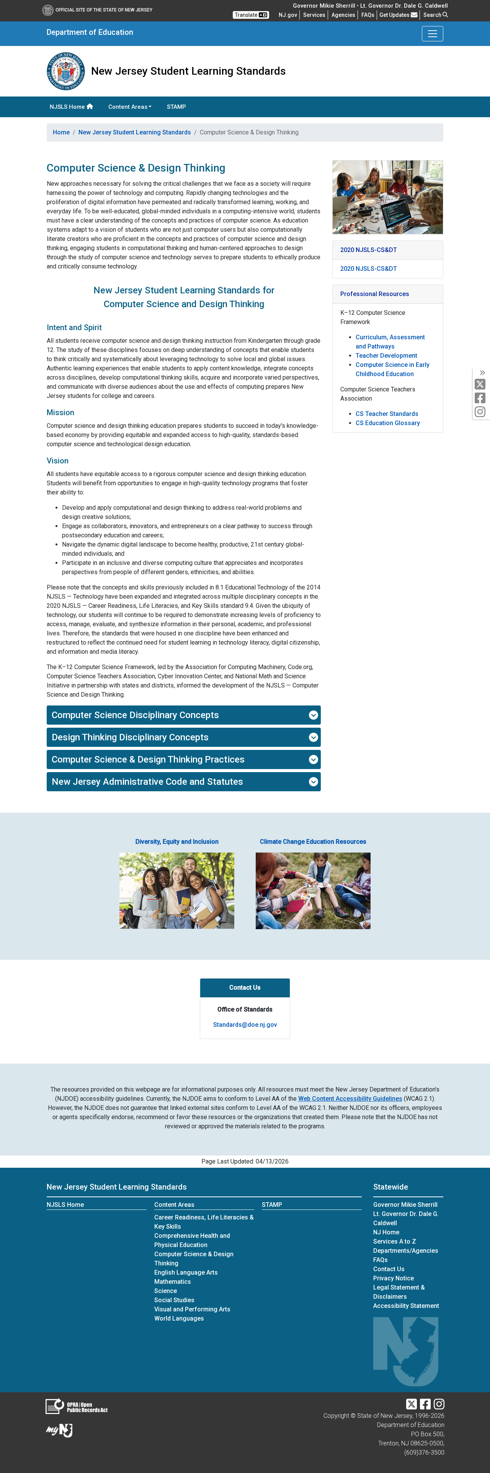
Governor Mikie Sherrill (405, 1204)
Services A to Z (394, 1241)
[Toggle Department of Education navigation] (432, 33)
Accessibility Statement (406, 1305)
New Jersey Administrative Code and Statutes (147, 781)
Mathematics (172, 1281)
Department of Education (90, 32)
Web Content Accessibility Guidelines (350, 1098)
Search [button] (433, 15)
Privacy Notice (393, 1278)
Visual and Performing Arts (192, 1309)
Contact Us (389, 1269)
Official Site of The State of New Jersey (104, 10)
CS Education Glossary (388, 423)
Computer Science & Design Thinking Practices (148, 759)
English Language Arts (186, 1272)
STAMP (176, 106)
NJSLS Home (68, 106)
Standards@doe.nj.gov (245, 1024)
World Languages (179, 1318)
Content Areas (174, 1204)
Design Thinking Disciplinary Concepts (130, 737)
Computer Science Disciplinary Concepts (135, 715)
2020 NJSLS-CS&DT (368, 268)
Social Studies (174, 1300)
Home (61, 132)
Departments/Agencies (405, 1250)
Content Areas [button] (127, 106)
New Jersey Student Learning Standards (134, 132)
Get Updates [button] (395, 15)
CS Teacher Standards (387, 413)
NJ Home (386, 1232)
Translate (247, 15)
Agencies (343, 15)
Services (314, 15)
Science (165, 1291)
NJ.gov (288, 15)
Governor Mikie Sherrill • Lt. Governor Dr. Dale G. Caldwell (370, 5)
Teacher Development (386, 355)
